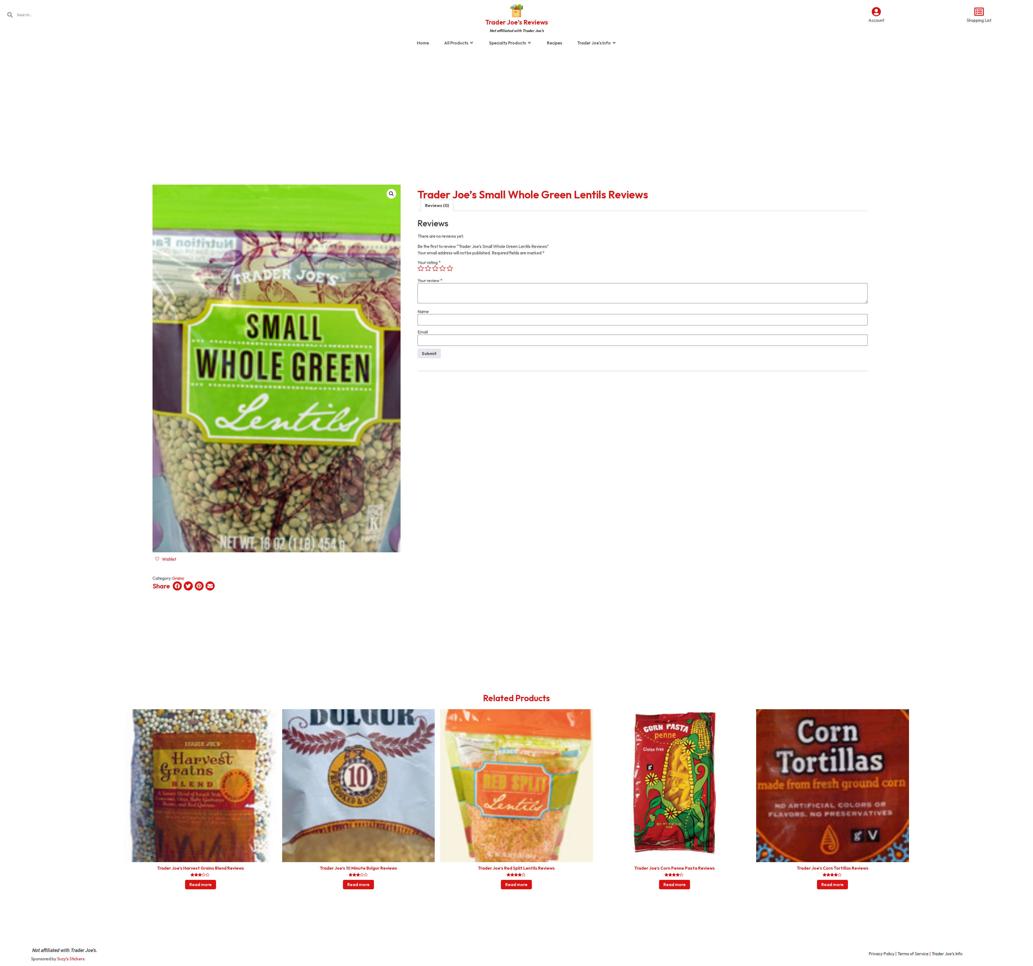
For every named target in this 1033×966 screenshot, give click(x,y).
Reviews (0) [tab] (437, 205)
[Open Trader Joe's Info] (614, 43)
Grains (178, 578)
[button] (391, 194)
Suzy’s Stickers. (71, 958)
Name (423, 311)
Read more (200, 884)
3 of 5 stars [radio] (435, 268)
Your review (430, 280)
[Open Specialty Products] (529, 43)
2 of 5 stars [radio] (428, 268)
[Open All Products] (471, 43)
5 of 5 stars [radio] (450, 268)
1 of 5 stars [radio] (421, 268)
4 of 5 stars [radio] (442, 268)
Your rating (429, 262)
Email (423, 332)
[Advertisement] (516, 92)
